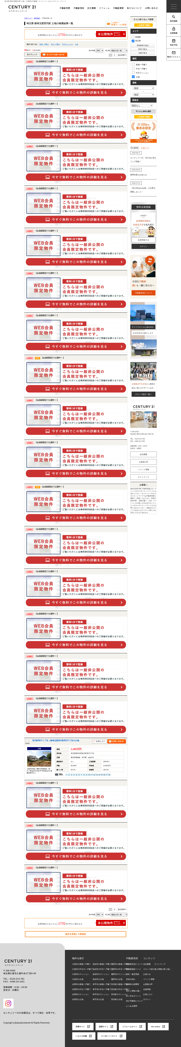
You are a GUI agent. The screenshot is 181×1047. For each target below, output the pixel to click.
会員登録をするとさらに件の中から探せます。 (61, 34)
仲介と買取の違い (133, 991)
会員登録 (173, 33)
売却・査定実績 (132, 974)
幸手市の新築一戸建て (102, 984)
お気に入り (148, 994)
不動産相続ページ (133, 969)
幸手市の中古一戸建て (102, 989)
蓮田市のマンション (119, 974)
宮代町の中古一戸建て (120, 989)
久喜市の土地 (77, 979)
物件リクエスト (173, 56)
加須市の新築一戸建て (102, 964)
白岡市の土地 (77, 999)
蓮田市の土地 (116, 979)
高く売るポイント (133, 996)
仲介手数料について (134, 1001)
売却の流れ (130, 979)
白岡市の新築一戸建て (81, 984)
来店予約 (173, 45)
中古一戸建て (55, 44)
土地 (76, 44)
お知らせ (147, 974)
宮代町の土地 (116, 999)
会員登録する (143, 240)
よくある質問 (131, 1006)
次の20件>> (122, 55)
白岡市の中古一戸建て (81, 989)
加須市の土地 (98, 979)
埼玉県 (138, 41)
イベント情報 (143, 469)
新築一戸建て (44, 44)
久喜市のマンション (80, 974)
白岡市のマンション (80, 994)
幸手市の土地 (98, 999)
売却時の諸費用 (132, 984)
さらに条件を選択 (144, 111)
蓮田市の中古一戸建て (120, 969)
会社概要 (143, 454)
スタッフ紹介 (148, 969)
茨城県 (138, 37)
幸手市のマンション (101, 994)
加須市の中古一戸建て (102, 969)
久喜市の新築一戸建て (81, 964)
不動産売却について (143, 293)
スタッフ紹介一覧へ (143, 394)
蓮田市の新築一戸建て (120, 964)
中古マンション (67, 44)
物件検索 (173, 21)
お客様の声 (143, 462)
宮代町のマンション (119, 994)
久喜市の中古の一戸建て (82, 969)
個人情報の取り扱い (162, 969)
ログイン (143, 246)
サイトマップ (143, 477)
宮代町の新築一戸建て (120, 984)
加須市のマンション (101, 974)
